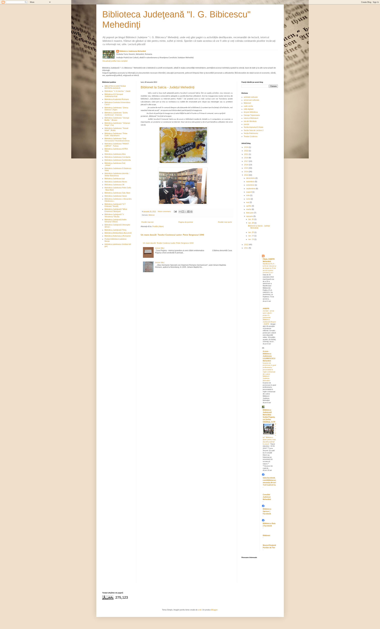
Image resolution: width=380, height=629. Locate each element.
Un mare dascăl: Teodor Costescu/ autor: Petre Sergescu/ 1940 (172, 235)
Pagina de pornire (185, 222)
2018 (246, 158)
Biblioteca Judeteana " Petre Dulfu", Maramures (115, 134)
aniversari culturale (251, 100)
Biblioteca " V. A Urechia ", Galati (117, 91)
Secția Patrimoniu (251, 133)
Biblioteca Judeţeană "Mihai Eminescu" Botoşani (115, 210)
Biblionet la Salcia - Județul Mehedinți (167, 87)
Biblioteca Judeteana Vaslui (115, 196)
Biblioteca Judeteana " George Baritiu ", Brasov (116, 119)
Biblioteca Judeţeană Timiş (115, 230)
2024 (246, 147)
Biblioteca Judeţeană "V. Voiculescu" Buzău (114, 215)
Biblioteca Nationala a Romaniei (117, 236)
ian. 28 (251, 223)
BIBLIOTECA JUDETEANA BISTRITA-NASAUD (115, 87)
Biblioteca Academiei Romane (116, 99)
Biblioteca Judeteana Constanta (117, 157)
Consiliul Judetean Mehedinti (267, 497)
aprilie (249, 206)
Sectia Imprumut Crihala (253, 127)
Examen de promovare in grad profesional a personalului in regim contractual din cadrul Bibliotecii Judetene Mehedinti (269, 372)
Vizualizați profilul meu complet (114, 61)
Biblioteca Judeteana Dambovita (117, 160)
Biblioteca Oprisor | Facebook (267, 511)
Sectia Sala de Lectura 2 (253, 130)
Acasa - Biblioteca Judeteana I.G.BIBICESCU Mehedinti (269, 356)
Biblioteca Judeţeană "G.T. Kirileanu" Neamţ (115, 205)
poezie (246, 124)
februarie (250, 213)
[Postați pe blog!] (182, 211)
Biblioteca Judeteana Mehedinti (132, 51)
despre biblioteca (251, 112)
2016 (246, 165)
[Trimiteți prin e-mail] (180, 211)
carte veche (248, 106)
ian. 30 (251, 219)
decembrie (250, 178)
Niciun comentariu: (165, 211)
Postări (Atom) (158, 226)
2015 (246, 168)
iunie (248, 199)
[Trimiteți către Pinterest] (191, 211)
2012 (246, 245)
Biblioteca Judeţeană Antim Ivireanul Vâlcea (115, 221)
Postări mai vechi (225, 222)
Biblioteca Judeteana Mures (115, 182)
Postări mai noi (147, 222)
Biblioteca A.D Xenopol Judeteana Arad (113, 95)
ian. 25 (251, 232)
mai (248, 202)
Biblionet (152, 215)
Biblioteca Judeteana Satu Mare (117, 193)
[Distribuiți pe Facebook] (188, 211)
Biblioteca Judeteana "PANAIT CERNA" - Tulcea (116, 145)
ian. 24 (251, 236)
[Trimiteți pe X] (185, 211)
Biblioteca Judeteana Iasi (114, 179)
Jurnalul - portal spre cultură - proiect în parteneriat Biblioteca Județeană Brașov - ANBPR (269, 317)
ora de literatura (250, 121)
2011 (246, 248)
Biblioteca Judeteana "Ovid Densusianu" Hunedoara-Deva (116, 140)
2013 (246, 175)
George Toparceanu (252, 115)
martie (249, 209)
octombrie (250, 185)
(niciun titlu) (159, 248)
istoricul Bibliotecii (251, 118)
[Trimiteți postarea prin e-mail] (175, 211)
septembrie (251, 189)
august (249, 192)
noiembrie (250, 182)
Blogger (214, 610)
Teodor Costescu (250, 136)
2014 (246, 172)
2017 (246, 161)
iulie (248, 195)
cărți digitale (249, 109)
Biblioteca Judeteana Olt (114, 185)
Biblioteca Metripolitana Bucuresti (118, 233)
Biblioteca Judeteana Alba (115, 154)
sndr (199, 610)
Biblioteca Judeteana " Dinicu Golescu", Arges (116, 109)
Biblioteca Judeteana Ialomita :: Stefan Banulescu (117, 174)
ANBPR (266, 309)
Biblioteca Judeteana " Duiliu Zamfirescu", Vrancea (116, 114)
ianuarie (249, 216)
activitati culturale (251, 97)
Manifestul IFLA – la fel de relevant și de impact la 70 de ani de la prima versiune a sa (269, 268)
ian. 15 (251, 239)
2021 (246, 154)
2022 (246, 151)
